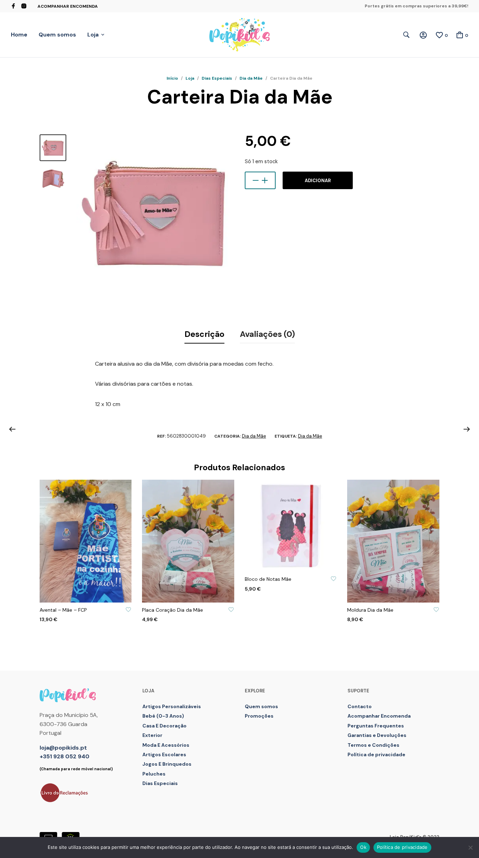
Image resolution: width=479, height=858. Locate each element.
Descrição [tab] (204, 334)
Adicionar (318, 181)
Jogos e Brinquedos (166, 764)
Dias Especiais (217, 78)
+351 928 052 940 (64, 756)
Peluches (154, 774)
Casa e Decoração (164, 726)
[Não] (470, 847)
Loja (93, 34)
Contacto (360, 706)
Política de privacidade (376, 754)
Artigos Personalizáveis (171, 706)
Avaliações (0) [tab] (267, 334)
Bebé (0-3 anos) (163, 716)
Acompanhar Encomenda (68, 6)
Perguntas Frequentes (376, 726)
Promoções (259, 716)
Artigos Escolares (164, 754)
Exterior (152, 735)
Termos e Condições (373, 745)
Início (172, 78)
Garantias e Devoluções (377, 735)
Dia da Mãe (251, 78)
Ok (363, 847)
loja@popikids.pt (63, 747)
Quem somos (57, 34)
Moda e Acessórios (165, 745)
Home (19, 34)
